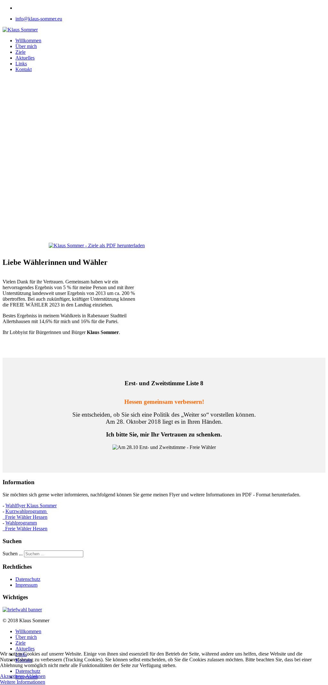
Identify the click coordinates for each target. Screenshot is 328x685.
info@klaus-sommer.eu (38, 18)
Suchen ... (13, 553)
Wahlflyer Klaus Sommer (31, 505)
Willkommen (28, 40)
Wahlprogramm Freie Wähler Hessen (25, 525)
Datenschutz (27, 579)
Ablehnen (35, 676)
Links (21, 63)
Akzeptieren (12, 676)
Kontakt (23, 69)
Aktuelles (25, 58)
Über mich (26, 46)
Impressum (26, 585)
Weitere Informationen (22, 682)
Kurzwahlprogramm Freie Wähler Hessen (25, 514)
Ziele (20, 52)
